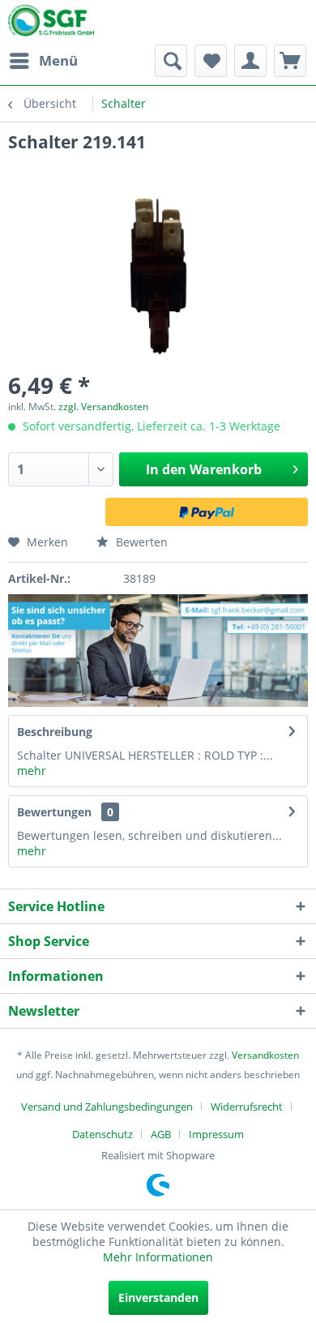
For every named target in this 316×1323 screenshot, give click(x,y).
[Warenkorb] (290, 61)
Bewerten (140, 542)
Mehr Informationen (158, 1257)
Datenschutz (102, 1134)
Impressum (216, 1134)
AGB (161, 1134)
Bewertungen (54, 812)
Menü (58, 60)
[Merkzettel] (210, 61)
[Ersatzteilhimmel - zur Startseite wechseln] (51, 23)
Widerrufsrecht (247, 1106)
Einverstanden (158, 1297)
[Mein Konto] (250, 61)
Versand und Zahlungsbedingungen (107, 1106)
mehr (31, 770)
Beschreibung (54, 731)
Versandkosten (265, 1055)
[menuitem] (43, 61)
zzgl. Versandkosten (103, 406)
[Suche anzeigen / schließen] (171, 61)
